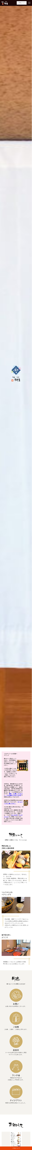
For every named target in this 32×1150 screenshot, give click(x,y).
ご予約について (22, 2)
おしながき (14, 815)
